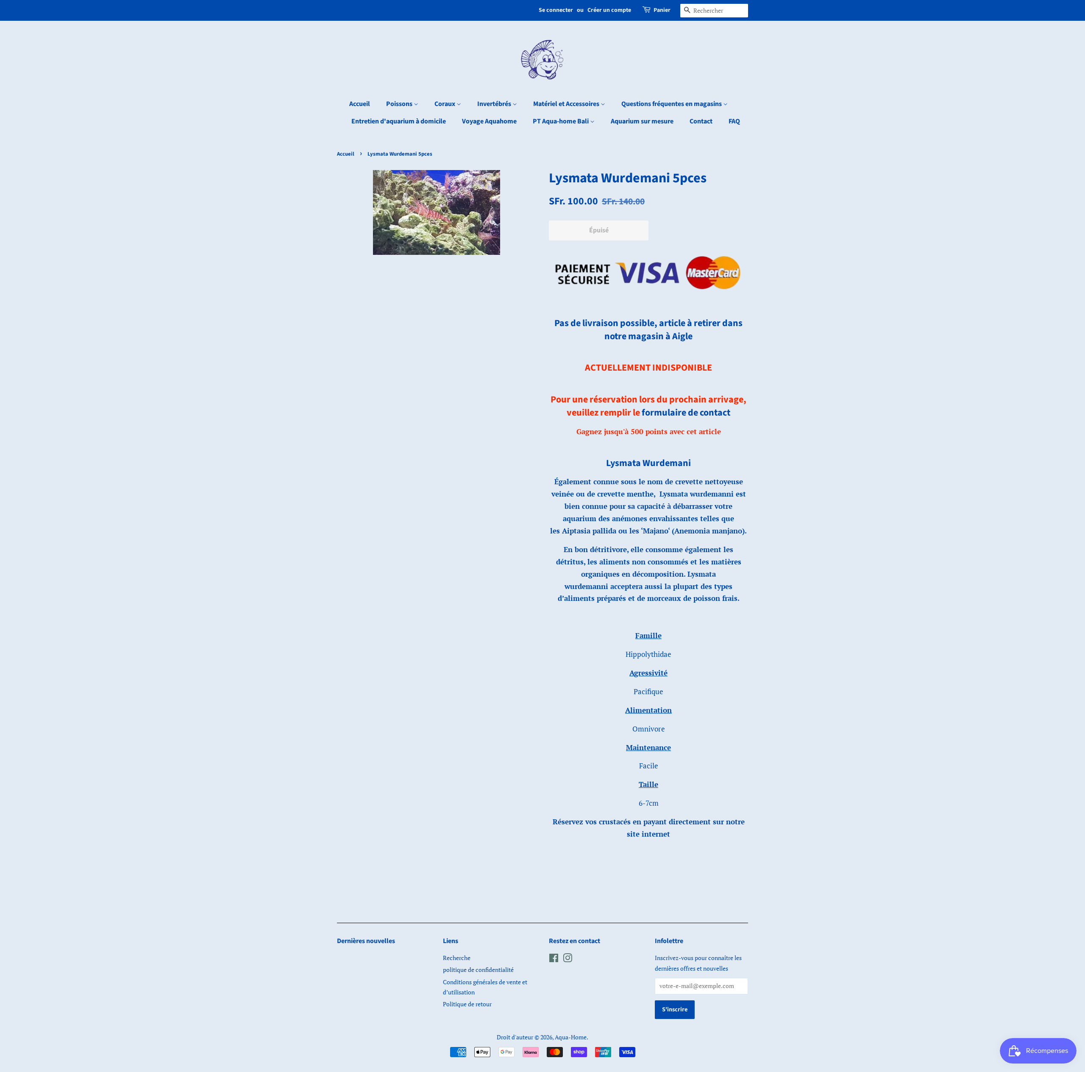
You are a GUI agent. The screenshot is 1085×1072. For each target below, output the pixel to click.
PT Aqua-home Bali (561, 121)
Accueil (359, 104)
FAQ (734, 121)
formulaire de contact (686, 412)
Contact (701, 121)
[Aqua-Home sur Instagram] (567, 959)
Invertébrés (494, 104)
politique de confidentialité (478, 970)
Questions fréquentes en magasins (672, 104)
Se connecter (556, 10)
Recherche (456, 958)
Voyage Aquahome (489, 121)
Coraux (445, 104)
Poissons (400, 104)
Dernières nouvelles (366, 941)
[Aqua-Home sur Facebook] (554, 959)
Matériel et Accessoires (567, 104)
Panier (662, 10)
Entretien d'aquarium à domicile (398, 121)
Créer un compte (609, 10)
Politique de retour (467, 1004)
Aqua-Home (571, 1037)
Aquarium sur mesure (642, 121)
